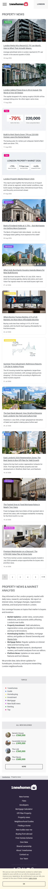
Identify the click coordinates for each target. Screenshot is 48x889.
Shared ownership (24, 846)
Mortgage (11, 700)
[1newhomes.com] (24, 787)
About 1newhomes (24, 850)
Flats (24, 801)
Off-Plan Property (24, 813)
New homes (24, 797)
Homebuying (12, 694)
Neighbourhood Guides (24, 821)
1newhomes (12, 688)
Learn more (33, 878)
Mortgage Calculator (24, 809)
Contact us (24, 854)
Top (8, 710)
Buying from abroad (24, 834)
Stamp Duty (12, 639)
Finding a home (24, 826)
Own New (24, 842)
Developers (24, 805)
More (24, 767)
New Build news (13, 704)
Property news (24, 817)
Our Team (24, 859)
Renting (10, 707)
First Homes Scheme (24, 838)
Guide (9, 691)
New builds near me (24, 830)
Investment (12, 697)
